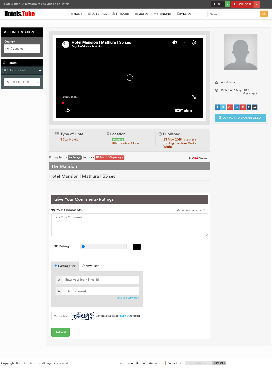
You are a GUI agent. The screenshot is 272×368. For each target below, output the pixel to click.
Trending (163, 14)
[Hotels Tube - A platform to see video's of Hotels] (20, 13)
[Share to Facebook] (217, 107)
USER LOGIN (243, 4)
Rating (63, 246)
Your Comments (68, 210)
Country (9, 41)
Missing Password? (127, 297)
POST (219, 4)
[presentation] (65, 266)
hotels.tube (33, 363)
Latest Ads (99, 14)
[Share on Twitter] (223, 107)
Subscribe (219, 363)
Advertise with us (153, 363)
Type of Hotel (18, 70)
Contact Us (174, 363)
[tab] (65, 266)
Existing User (66, 266)
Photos (185, 14)
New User (92, 266)
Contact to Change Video (241, 117)
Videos (143, 14)
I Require (122, 14)
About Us (133, 363)
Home (77, 14)
